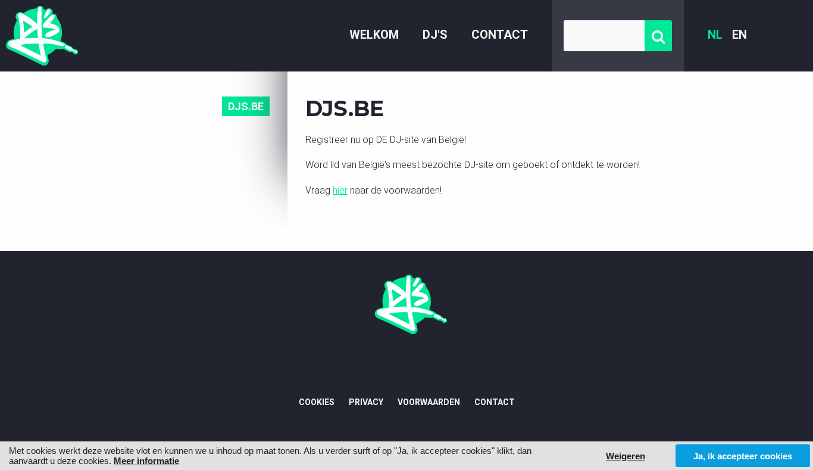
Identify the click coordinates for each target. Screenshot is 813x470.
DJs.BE (246, 106)
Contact (499, 34)
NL (715, 34)
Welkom (374, 34)
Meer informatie (146, 461)
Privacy (366, 402)
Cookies (316, 402)
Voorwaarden (429, 402)
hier (340, 190)
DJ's (435, 34)
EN (739, 34)
